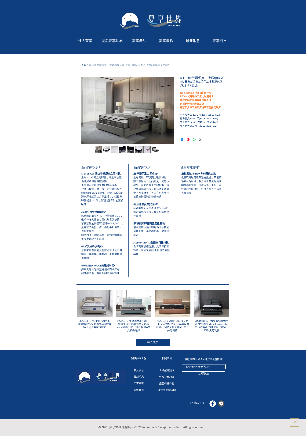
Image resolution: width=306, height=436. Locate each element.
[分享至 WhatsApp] (194, 139)
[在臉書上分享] (182, 139)
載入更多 (153, 342)
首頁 (83, 65)
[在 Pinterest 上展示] (188, 139)
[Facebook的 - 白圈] (212, 403)
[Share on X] (200, 139)
